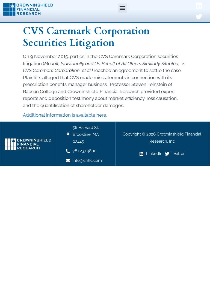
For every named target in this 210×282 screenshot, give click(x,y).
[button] (122, 8)
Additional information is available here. (65, 115)
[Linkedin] (198, 5)
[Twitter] (198, 16)
